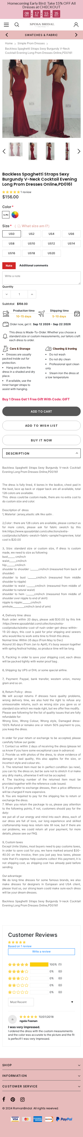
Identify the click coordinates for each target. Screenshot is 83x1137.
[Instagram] (22, 1099)
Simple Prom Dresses (31, 43)
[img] (29, 1016)
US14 (71, 243)
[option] (41, 34)
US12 (51, 243)
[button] (11, 192)
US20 (51, 253)
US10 (31, 243)
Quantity (7, 286)
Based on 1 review (20, 946)
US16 (11, 253)
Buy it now (41, 440)
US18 (31, 253)
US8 (12, 243)
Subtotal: (8, 304)
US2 (31, 233)
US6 (71, 233)
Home (9, 43)
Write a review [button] (41, 951)
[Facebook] (3, 1099)
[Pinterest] (13, 1099)
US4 (51, 233)
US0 (12, 233)
